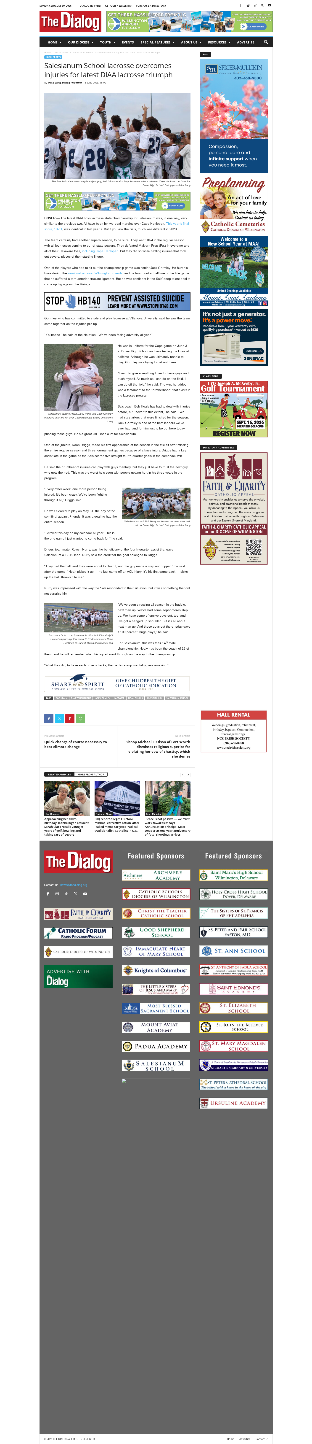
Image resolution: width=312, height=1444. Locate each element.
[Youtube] (269, 5)
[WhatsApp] (80, 718)
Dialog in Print (90, 5)
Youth (105, 42)
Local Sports (61, 52)
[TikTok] (255, 5)
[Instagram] (248, 5)
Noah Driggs (135, 698)
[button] (266, 42)
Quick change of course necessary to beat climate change (75, 744)
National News (104, 813)
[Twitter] (262, 5)
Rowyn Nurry (154, 698)
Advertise (245, 42)
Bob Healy (61, 698)
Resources (217, 42)
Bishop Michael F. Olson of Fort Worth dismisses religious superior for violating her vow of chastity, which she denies (157, 749)
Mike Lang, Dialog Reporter (65, 82)
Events (128, 42)
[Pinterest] (69, 718)
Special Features (156, 42)
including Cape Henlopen (100, 251)
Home (53, 42)
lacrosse (119, 698)
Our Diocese (79, 42)
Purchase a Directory (151, 5)
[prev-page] (182, 774)
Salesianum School (177, 698)
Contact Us (262, 1439)
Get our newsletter (118, 5)
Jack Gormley (102, 698)
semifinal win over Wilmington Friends (95, 273)
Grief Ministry (153, 813)
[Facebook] (241, 5)
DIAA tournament (81, 698)
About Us (189, 42)
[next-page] (188, 774)
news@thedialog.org (73, 885)
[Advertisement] (234, 636)
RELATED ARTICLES (59, 774)
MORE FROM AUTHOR (91, 774)
